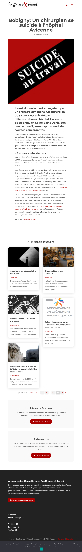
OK (41, 549)
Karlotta (61, 539)
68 (53, 392)
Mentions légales (16, 518)
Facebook (12, 527)
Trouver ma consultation (21, 500)
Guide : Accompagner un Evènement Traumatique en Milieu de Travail (58, 325)
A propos (12, 515)
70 (62, 392)
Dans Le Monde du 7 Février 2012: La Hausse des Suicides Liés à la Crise (23, 369)
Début (32, 392)
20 (47, 392)
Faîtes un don (43, 455)
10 (42, 392)
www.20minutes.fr (30, 219)
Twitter (11, 530)
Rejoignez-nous (42, 421)
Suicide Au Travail (41, 34)
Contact (11, 524)
